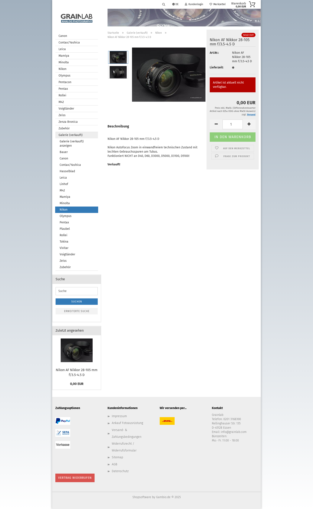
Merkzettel (219, 4)
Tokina (64, 241)
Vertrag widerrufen (75, 478)
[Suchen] (163, 4)
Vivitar (64, 248)
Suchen (76, 301)
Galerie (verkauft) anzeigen (72, 143)
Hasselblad (67, 171)
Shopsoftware (141, 497)
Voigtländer (66, 108)
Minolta (64, 62)
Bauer (64, 152)
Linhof (64, 184)
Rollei (62, 95)
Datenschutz (120, 471)
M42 (61, 102)
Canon (63, 36)
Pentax (63, 89)
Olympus (64, 75)
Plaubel (65, 229)
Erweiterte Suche (76, 311)
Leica (62, 49)
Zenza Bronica (68, 122)
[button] (216, 124)
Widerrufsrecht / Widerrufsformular (124, 447)
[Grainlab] (76, 17)
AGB (114, 464)
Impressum (119, 416)
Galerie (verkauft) (71, 135)
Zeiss (62, 115)
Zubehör (64, 128)
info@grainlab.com (234, 432)
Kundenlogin (195, 4)
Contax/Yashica (69, 42)
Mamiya (64, 56)
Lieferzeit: (216, 67)
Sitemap (117, 457)
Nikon (62, 69)
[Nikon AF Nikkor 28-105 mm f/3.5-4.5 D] (168, 74)
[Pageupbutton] (301, 503)
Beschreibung (118, 126)
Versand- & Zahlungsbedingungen (126, 433)
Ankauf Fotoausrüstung (127, 423)
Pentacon (65, 82)
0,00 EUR (76, 384)
